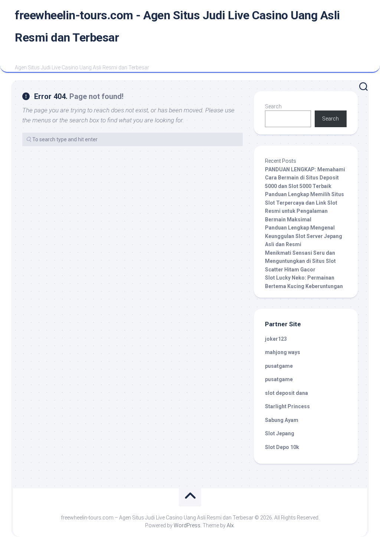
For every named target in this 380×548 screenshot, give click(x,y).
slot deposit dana (286, 393)
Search (273, 106)
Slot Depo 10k (282, 447)
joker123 (276, 339)
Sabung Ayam (281, 420)
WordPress (187, 525)
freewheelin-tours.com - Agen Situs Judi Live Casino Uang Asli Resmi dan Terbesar (177, 26)
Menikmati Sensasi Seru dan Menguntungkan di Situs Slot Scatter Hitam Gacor (300, 261)
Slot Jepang (279, 433)
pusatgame (279, 366)
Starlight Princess (287, 406)
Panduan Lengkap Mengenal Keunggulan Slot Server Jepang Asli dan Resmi (303, 236)
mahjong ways (282, 352)
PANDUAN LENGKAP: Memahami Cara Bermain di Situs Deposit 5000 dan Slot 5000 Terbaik (305, 177)
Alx (230, 525)
